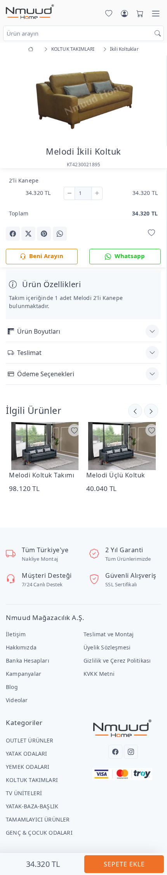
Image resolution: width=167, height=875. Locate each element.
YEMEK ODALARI (28, 766)
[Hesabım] (124, 13)
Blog (12, 687)
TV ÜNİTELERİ (24, 793)
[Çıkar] (69, 193)
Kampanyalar (23, 673)
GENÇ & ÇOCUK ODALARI (39, 832)
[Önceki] (151, 411)
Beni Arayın (46, 256)
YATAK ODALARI (26, 753)
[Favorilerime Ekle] (151, 233)
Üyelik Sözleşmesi (107, 647)
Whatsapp (130, 256)
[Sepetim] (138, 13)
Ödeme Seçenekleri (45, 374)
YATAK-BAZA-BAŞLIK (32, 806)
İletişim (16, 634)
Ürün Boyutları (38, 331)
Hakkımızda (21, 647)
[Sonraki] (135, 411)
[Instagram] (131, 752)
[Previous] (15, 100)
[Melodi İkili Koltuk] (83, 98)
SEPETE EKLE (124, 864)
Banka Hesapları (27, 660)
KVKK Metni (99, 673)
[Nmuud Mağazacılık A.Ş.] (30, 12)
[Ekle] (97, 193)
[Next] (151, 100)
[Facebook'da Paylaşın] (13, 234)
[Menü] (155, 13)
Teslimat (29, 352)
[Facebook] (115, 752)
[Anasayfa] (32, 49)
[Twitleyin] (28, 234)
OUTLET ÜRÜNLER (30, 740)
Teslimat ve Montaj (109, 634)
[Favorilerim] (107, 13)
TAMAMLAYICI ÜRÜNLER (38, 819)
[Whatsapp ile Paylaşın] (60, 234)
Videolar (17, 700)
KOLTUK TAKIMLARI (32, 780)
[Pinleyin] (44, 234)
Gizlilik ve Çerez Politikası (117, 660)
